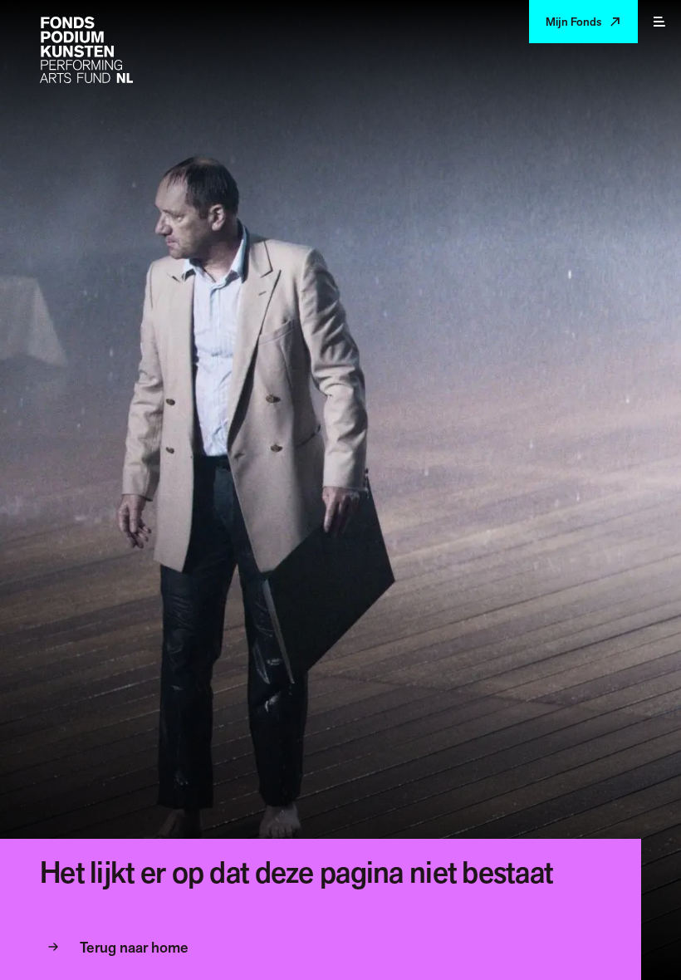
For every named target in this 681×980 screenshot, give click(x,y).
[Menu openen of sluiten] (659, 21)
